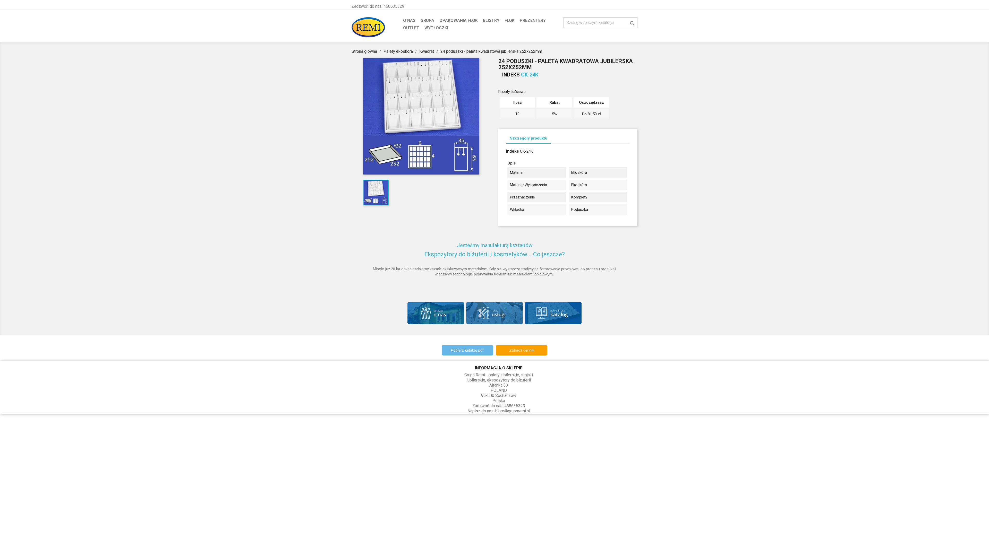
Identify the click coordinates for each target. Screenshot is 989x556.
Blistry (491, 20)
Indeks (511, 74)
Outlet (411, 27)
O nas (409, 20)
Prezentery (533, 20)
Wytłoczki (436, 27)
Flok (510, 20)
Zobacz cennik (521, 350)
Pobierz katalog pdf (467, 350)
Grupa (427, 20)
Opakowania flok (458, 20)
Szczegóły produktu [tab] (528, 138)
